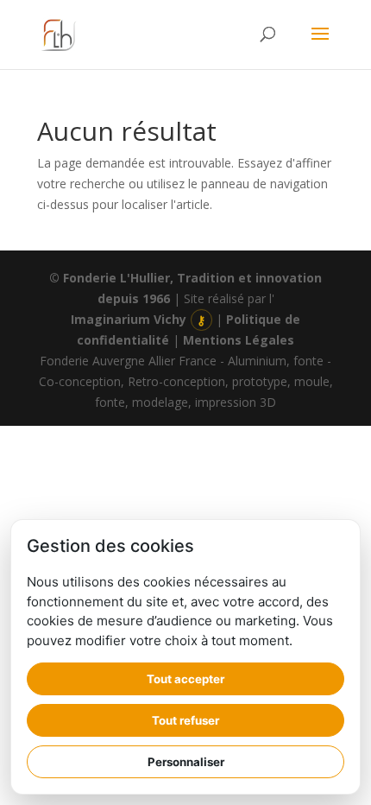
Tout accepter (185, 679)
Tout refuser (185, 720)
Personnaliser (186, 762)
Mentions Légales (238, 340)
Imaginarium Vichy (128, 319)
